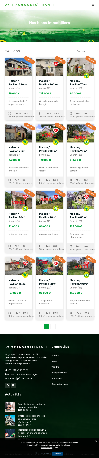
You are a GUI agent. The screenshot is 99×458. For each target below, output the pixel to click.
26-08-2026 (25, 410)
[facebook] (7, 385)
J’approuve (57, 453)
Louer (54, 361)
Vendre (55, 366)
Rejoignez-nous (59, 372)
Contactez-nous (59, 384)
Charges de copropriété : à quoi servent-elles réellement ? (31, 419)
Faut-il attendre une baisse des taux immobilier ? (32, 406)
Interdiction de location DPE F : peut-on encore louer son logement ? (32, 433)
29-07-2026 (25, 425)
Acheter (55, 355)
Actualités (56, 378)
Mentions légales (43, 453)
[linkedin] (13, 385)
